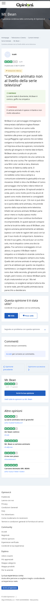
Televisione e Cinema (18, 38)
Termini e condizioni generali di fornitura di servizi (22, 521)
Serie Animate (6, 41)
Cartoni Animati (33, 38)
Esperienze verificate (10, 542)
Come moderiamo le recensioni (14, 518)
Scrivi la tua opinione (25, 393)
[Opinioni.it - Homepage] (25, 4)
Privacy (4, 504)
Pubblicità (5, 497)
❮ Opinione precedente (8, 368)
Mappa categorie (8, 563)
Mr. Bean (16, 41)
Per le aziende (7, 570)
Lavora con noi (7, 500)
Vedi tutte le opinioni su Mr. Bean (18, 399)
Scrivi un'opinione (10, 588)
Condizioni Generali (9, 507)
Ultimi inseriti (7, 556)
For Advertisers (7, 514)
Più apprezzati (7, 559)
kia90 (14, 54)
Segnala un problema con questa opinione (22, 329)
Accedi (47, 3)
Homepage (5, 38)
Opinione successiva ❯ (36, 368)
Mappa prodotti (8, 566)
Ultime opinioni (7, 538)
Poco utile (29, 316)
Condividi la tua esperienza (12, 546)
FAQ (3, 511)
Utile (12, 316)
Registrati (5, 535)
